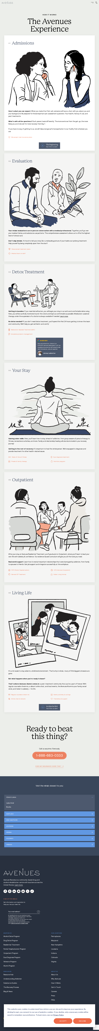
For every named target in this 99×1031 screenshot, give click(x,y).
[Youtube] (18, 891)
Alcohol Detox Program (12, 936)
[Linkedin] (14, 891)
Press (53, 996)
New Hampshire (12, 820)
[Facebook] (5, 891)
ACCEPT (63, 1021)
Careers (54, 991)
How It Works (56, 983)
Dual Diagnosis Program (12, 957)
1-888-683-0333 (49, 755)
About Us (54, 975)
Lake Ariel (10, 803)
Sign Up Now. (38, 911)
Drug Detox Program (11, 940)
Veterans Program (10, 962)
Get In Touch (56, 987)
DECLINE (82, 1021)
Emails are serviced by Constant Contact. (19, 923)
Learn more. (19, 885)
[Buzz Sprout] (23, 891)
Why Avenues (56, 979)
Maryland (10, 814)
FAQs (53, 1000)
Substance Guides (10, 983)
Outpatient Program (11, 953)
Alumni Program (9, 966)
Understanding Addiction (13, 979)
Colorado (9, 838)
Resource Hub (8, 975)
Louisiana (9, 826)
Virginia (9, 844)
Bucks (8, 807)
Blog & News (8, 991)
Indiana (9, 832)
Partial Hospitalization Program (15, 949)
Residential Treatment (12, 945)
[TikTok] (32, 891)
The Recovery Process (11, 987)
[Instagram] (9, 891)
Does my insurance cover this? (48, 766)
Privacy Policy (58, 1015)
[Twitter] (27, 891)
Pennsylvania (11, 797)
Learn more (64, 316)
